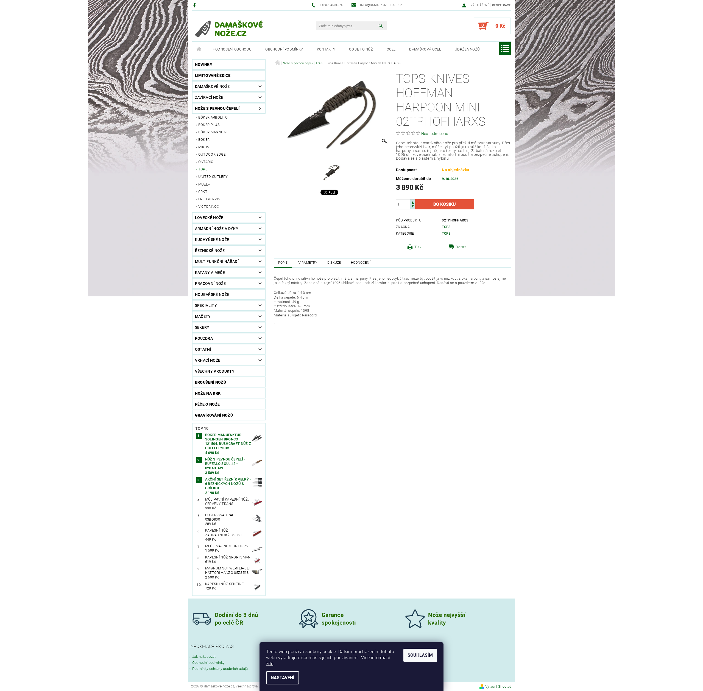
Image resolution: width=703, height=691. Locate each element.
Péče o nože (207, 404)
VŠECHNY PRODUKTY (215, 371)
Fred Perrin (209, 199)
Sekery (202, 327)
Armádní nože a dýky (216, 228)
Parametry (307, 263)
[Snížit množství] (412, 206)
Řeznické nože (210, 250)
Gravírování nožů (214, 415)
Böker (204, 139)
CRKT (202, 192)
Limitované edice (212, 75)
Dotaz (461, 247)
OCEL (391, 49)
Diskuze (334, 263)
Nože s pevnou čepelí (217, 108)
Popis (283, 263)
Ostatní (203, 349)
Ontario (205, 162)
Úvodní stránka (199, 49)
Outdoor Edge (212, 154)
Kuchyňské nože (212, 239)
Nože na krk (208, 393)
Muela (204, 184)
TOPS (203, 169)
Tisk (418, 247)
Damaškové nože (212, 86)
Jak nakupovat (204, 657)
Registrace (501, 5)
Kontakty (326, 49)
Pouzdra (204, 338)
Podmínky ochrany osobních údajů (220, 669)
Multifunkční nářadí (217, 261)
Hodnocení (360, 263)
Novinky (203, 64)
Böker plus (209, 125)
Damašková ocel (425, 49)
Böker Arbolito (213, 117)
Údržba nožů (467, 49)
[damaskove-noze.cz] (229, 28)
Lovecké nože (209, 217)
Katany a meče (210, 272)
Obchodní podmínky (284, 49)
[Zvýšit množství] (412, 201)
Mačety (203, 316)
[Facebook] (195, 5)
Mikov (204, 147)
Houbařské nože (212, 294)
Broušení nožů (210, 382)
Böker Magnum (212, 132)
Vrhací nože (208, 360)
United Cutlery (213, 177)
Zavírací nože (209, 97)
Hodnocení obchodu (232, 49)
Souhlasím (420, 655)
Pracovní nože (210, 283)
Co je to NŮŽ (361, 49)
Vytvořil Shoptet (498, 686)
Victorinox (208, 206)
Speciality (206, 305)
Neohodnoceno (434, 133)
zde (269, 663)
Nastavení (282, 677)
